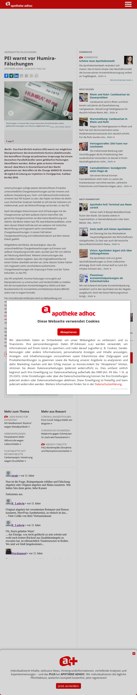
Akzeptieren (68, 332)
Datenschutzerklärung (108, 384)
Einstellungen (119, 388)
